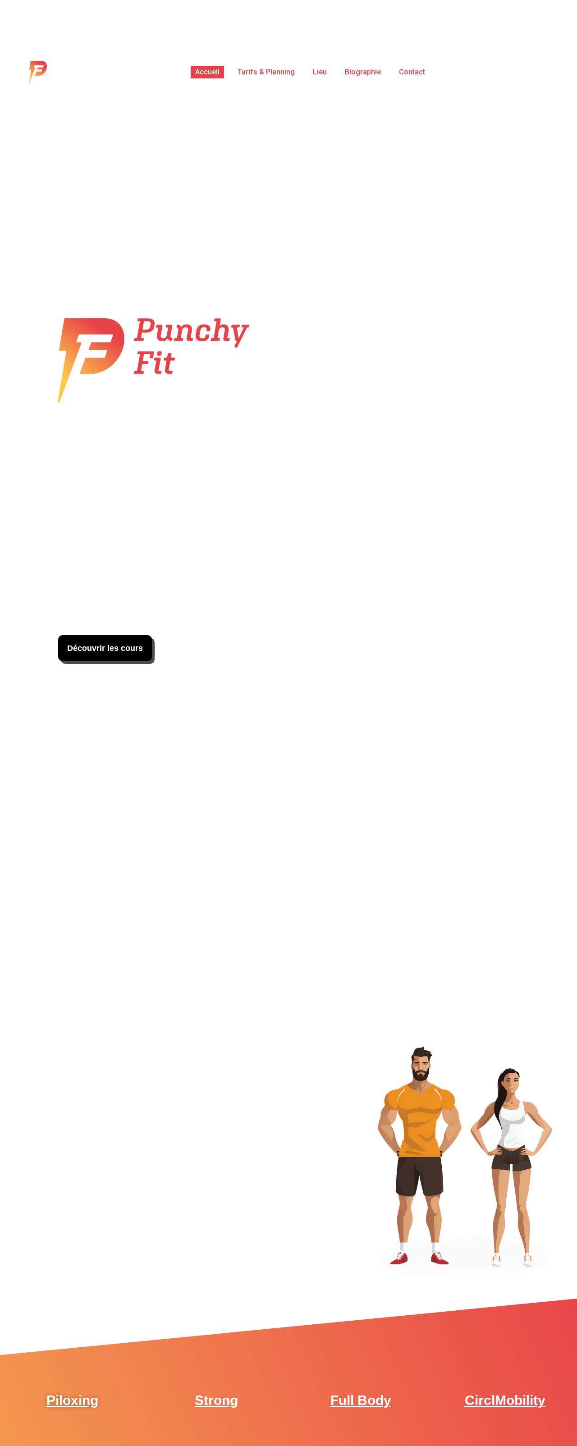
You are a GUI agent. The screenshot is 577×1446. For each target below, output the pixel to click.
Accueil (208, 72)
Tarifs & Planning (266, 72)
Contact (412, 72)
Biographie (363, 72)
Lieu (320, 72)
